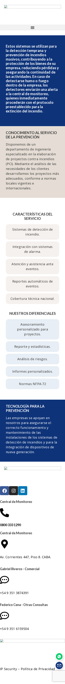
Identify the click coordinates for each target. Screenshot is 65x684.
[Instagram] (13, 490)
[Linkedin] (22, 490)
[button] (32, 27)
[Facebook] (4, 490)
